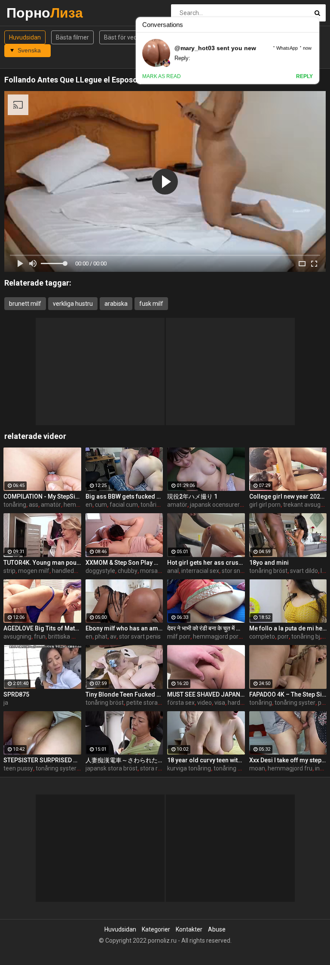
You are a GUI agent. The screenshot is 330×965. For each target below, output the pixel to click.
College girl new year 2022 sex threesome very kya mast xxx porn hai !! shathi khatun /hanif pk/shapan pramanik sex (288, 496)
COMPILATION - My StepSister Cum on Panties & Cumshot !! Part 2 (42, 496)
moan (257, 768)
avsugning (17, 636)
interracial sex (200, 570)
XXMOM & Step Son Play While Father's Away (124, 562)
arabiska (116, 303)
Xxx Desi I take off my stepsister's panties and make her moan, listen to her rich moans (288, 760)
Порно (29, 12)
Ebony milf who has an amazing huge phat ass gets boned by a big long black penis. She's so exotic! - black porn (124, 628)
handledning (69, 570)
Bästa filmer (72, 37)
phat (101, 636)
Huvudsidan (25, 37)
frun (40, 636)
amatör (51, 504)
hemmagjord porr (217, 636)
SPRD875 (16, 694)
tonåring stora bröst (240, 768)
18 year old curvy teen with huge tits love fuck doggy (206, 760)
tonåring (14, 504)
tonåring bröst (268, 570)
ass (33, 504)
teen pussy (18, 768)
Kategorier (156, 929)
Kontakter (189, 929)
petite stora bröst (149, 702)
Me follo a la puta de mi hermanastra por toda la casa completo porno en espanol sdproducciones (288, 628)
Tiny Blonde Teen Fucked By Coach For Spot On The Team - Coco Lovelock (124, 694)
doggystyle (100, 570)
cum (101, 504)
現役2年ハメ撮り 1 (192, 496)
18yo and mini (269, 562)
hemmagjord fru (290, 768)
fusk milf (151, 303)
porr (283, 636)
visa (219, 702)
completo (262, 636)
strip (9, 570)
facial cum (124, 504)
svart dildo (304, 570)
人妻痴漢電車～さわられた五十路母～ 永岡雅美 (124, 760)
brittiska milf (65, 636)
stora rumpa (157, 768)
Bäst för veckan (125, 37)
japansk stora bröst (112, 768)
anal (173, 570)
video (204, 702)
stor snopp (236, 570)
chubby (128, 570)
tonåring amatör (163, 504)
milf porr (178, 636)
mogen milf (33, 570)
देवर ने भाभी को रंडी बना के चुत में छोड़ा (206, 628)
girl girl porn (265, 504)
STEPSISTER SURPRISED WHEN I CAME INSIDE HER (42, 760)
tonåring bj (305, 636)
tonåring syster (295, 702)
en (89, 504)
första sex (181, 702)
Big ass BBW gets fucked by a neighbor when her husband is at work (124, 496)
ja (5, 702)
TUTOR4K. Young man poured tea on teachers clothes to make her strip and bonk (42, 562)
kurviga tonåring (189, 768)
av (113, 636)
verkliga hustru (73, 303)
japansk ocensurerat (217, 504)
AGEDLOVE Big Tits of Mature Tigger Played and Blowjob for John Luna (42, 628)
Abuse (217, 929)
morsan (150, 570)
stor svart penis (140, 636)
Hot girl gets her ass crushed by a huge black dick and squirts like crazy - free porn (206, 562)
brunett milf (25, 303)
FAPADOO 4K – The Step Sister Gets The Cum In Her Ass (288, 694)
